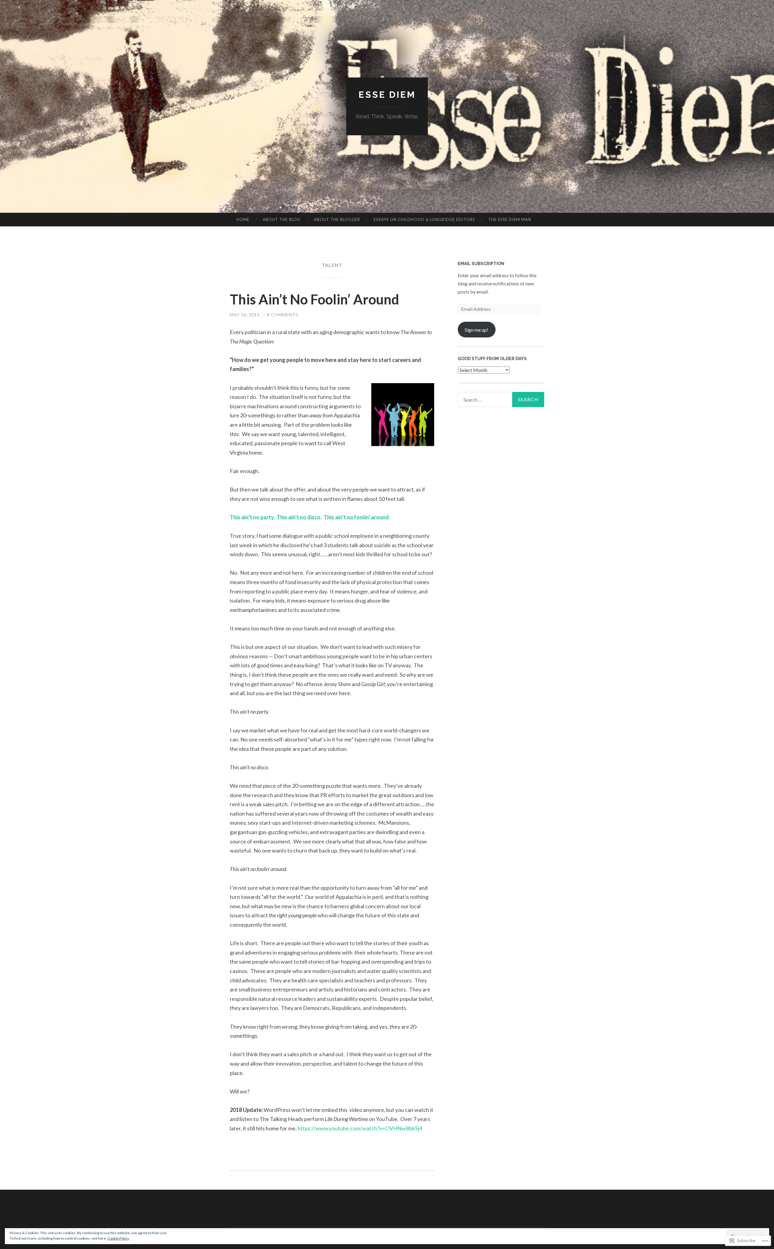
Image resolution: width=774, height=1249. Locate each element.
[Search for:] (501, 399)
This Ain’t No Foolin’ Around (314, 299)
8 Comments (282, 314)
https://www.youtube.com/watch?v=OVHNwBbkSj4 (360, 1128)
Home (242, 219)
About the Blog (282, 219)
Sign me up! (476, 330)
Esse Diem (387, 94)
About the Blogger (337, 219)
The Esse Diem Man (509, 219)
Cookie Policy (118, 1238)
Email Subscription (481, 263)
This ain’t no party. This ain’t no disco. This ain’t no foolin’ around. (310, 517)
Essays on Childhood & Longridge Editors (424, 219)
